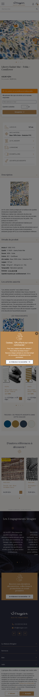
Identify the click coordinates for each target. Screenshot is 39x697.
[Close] (36, 333)
